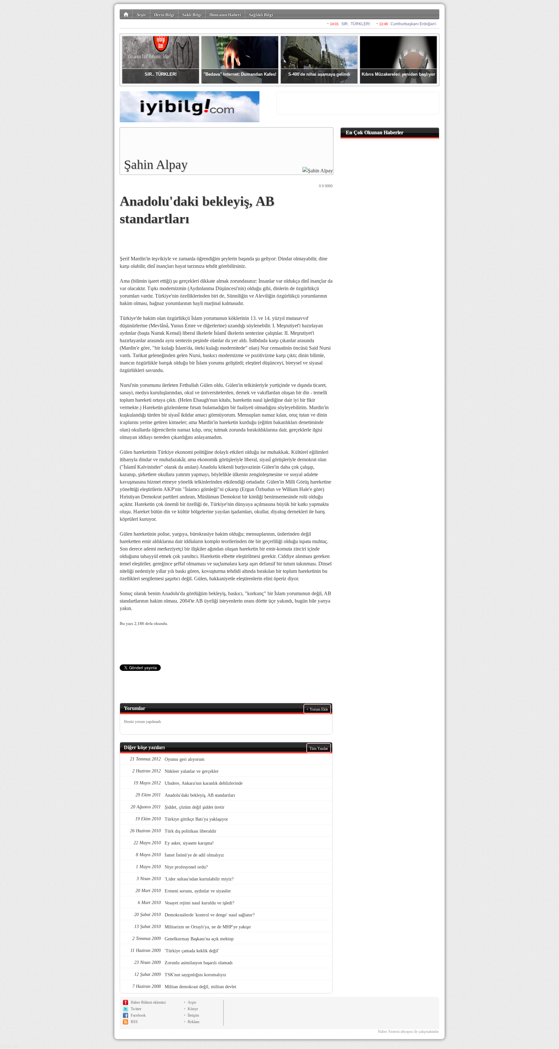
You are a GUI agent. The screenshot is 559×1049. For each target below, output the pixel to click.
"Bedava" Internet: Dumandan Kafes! (239, 74)
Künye (193, 1009)
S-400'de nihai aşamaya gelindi (319, 74)
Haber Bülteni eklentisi (148, 1002)
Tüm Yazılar (318, 748)
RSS (134, 1022)
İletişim (193, 1015)
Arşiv (141, 14)
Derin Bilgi (164, 14)
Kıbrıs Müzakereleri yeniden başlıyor (398, 74)
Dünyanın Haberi (225, 14)
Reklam (193, 1022)
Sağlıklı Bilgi (261, 14)
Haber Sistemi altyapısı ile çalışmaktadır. (408, 1031)
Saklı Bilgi (192, 14)
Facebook (138, 1015)
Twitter (136, 1009)
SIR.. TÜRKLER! (161, 74)
